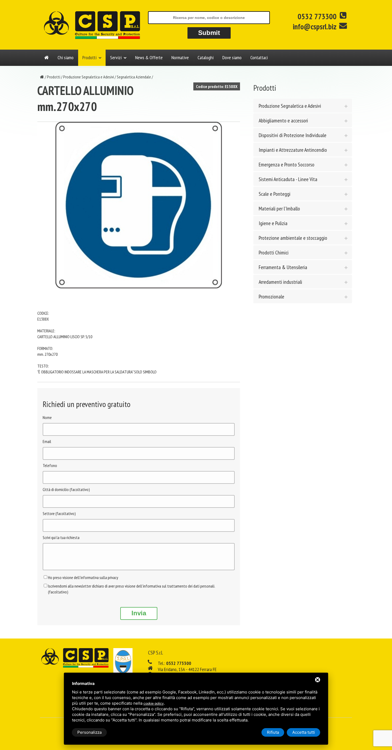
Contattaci (259, 57)
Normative (180, 57)
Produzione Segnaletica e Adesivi (88, 76)
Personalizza (89, 732)
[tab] (302, 106)
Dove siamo (232, 57)
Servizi (116, 57)
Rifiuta (273, 732)
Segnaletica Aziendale (134, 76)
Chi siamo (66, 57)
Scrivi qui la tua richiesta (61, 537)
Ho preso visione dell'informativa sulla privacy (83, 577)
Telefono (50, 465)
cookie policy (153, 703)
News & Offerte (149, 57)
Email (47, 441)
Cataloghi (206, 57)
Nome (47, 417)
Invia (138, 613)
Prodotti (89, 57)
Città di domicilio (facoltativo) (66, 489)
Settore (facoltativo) (59, 513)
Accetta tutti (303, 732)
